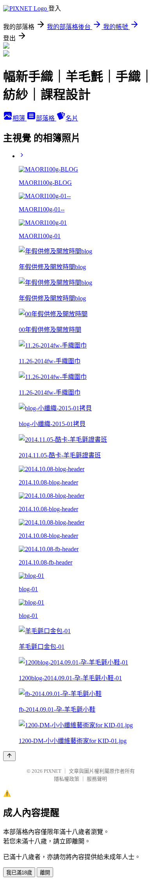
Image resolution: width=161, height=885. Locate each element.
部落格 (46, 118)
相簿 (20, 118)
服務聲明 (97, 779)
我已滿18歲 (19, 873)
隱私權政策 (66, 779)
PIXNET (52, 771)
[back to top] (9, 756)
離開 (45, 873)
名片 (72, 118)
